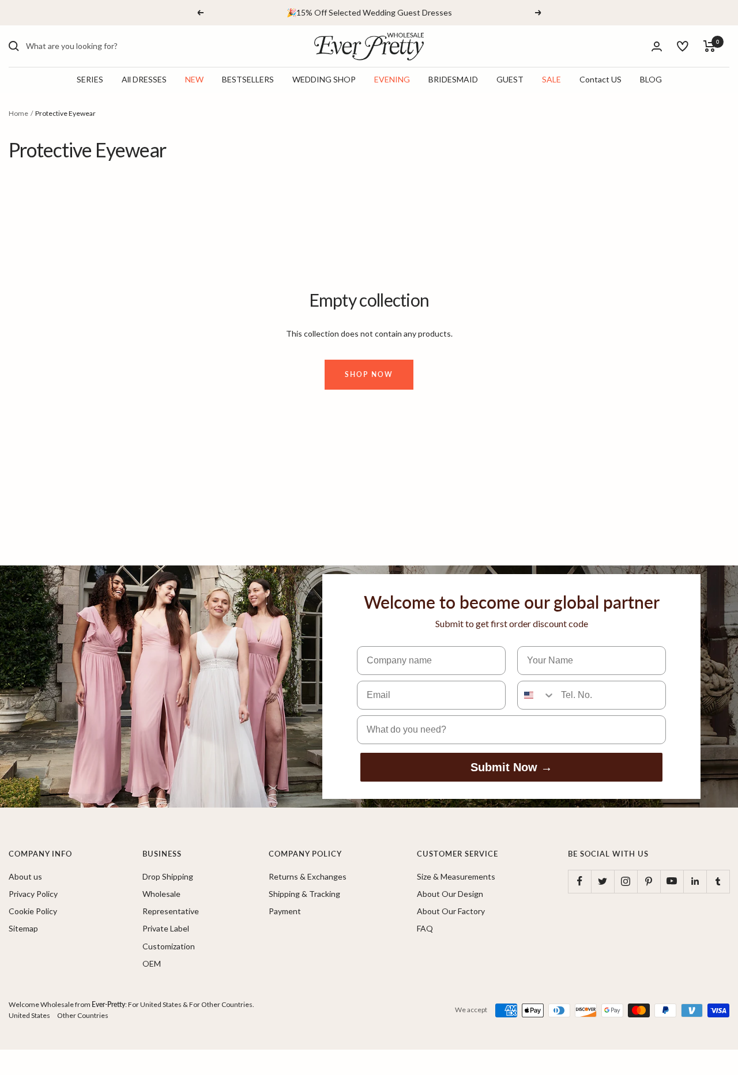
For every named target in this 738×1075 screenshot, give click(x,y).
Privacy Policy (33, 894)
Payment (285, 911)
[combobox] (112, 46)
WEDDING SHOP (324, 80)
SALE (551, 80)
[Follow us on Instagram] (625, 881)
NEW (194, 80)
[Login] (657, 46)
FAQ (425, 928)
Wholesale (161, 894)
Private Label (165, 928)
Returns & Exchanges (308, 876)
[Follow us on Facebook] (579, 881)
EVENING (392, 80)
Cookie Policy (33, 911)
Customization (168, 946)
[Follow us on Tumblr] (717, 881)
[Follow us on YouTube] (671, 881)
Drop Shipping (167, 876)
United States (29, 1015)
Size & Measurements (456, 876)
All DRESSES (144, 80)
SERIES (90, 80)
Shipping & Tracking (304, 894)
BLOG (651, 80)
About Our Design (450, 894)
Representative (170, 911)
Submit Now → (511, 767)
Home (18, 113)
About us (25, 876)
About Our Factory (451, 911)
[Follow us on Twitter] (602, 881)
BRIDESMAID (453, 80)
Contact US (600, 80)
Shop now (369, 374)
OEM (151, 963)
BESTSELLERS (248, 80)
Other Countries (82, 1015)
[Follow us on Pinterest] (648, 881)
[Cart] (709, 46)
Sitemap (23, 928)
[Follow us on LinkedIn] (694, 881)
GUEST (510, 80)
